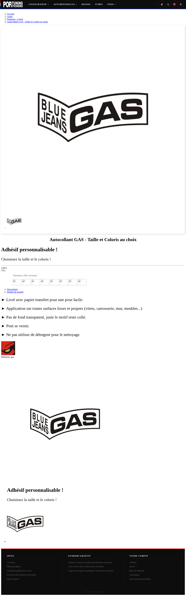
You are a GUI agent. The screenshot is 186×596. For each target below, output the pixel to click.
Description (12, 289)
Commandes (134, 575)
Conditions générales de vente (19, 571)
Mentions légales (14, 566)
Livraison (11, 562)
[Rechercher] (168, 4)
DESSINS (86, 4)
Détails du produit (15, 292)
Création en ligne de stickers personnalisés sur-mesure (90, 562)
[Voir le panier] (174, 4)
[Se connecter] (181, 4)
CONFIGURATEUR (38, 4)
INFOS (110, 4)
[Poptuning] (14, 4)
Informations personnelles (140, 579)
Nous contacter (13, 579)
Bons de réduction (136, 571)
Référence (6, 357)
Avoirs (132, 566)
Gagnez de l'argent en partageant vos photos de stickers (90, 571)
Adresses (133, 562)
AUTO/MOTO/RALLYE (64, 4)
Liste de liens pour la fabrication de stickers (86, 566)
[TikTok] (162, 4)
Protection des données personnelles (21, 575)
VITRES (99, 4)
